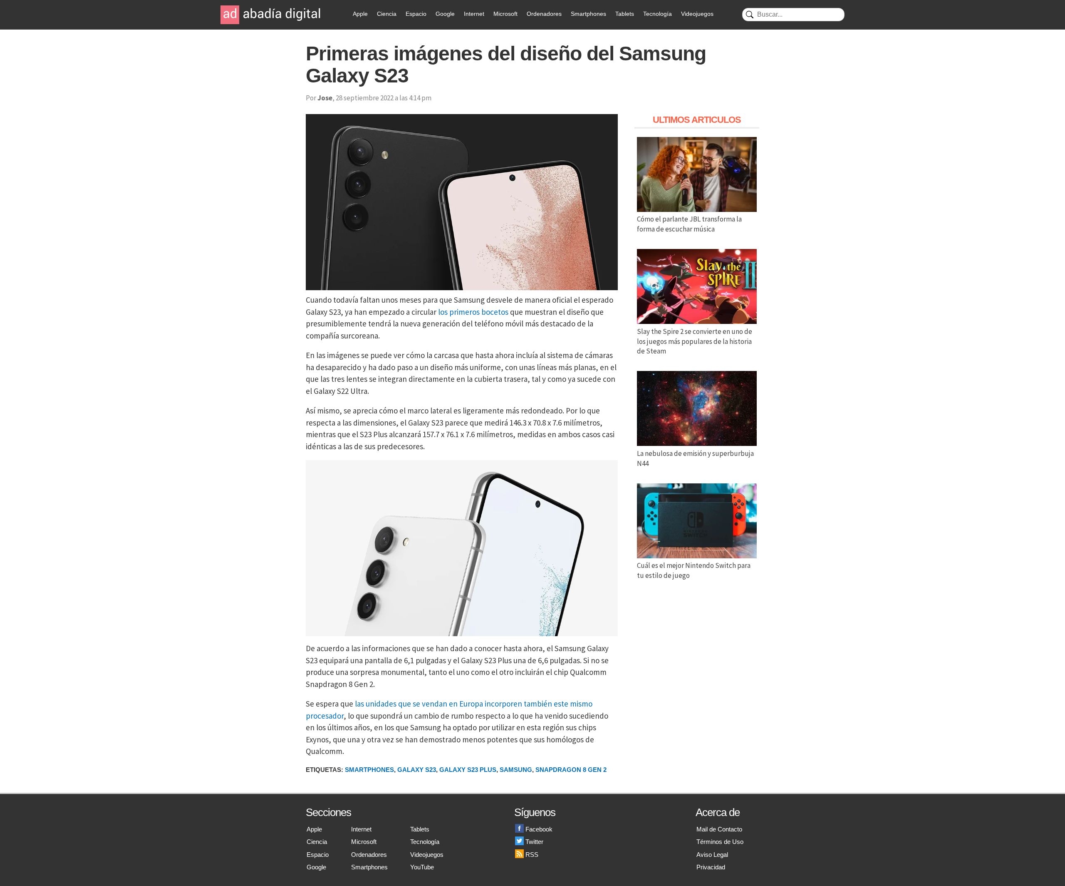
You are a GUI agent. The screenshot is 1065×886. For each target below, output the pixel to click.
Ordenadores (544, 13)
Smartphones (588, 13)
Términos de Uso (719, 841)
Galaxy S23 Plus (467, 769)
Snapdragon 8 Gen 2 (571, 769)
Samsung (516, 769)
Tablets (624, 13)
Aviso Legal (712, 854)
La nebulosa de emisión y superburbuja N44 (695, 458)
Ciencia (386, 13)
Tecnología (657, 13)
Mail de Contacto (719, 829)
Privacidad (710, 867)
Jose (324, 97)
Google (445, 13)
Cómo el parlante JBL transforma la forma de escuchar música (689, 224)
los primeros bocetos (473, 312)
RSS (531, 854)
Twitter (534, 841)
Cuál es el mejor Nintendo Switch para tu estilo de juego (693, 570)
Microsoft (505, 13)
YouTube (422, 867)
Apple (360, 13)
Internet (474, 13)
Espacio (416, 13)
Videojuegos (697, 13)
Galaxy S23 (416, 769)
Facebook (538, 829)
